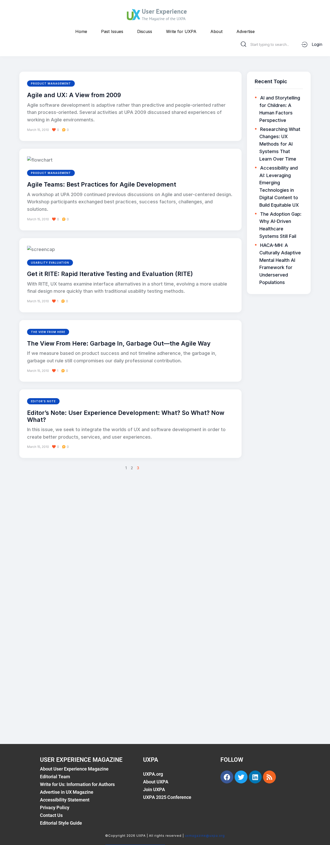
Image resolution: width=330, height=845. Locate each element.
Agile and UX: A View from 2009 (74, 95)
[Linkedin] (255, 777)
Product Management (51, 83)
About (216, 31)
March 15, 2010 (38, 130)
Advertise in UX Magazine (66, 792)
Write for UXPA (181, 31)
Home (81, 31)
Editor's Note (43, 401)
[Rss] (269, 777)
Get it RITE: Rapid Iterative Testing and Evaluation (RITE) (110, 274)
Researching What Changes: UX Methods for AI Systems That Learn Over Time (279, 144)
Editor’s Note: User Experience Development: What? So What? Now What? (125, 416)
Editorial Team (55, 776)
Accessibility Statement (64, 799)
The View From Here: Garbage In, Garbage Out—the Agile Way (119, 343)
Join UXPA (154, 789)
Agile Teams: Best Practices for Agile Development (101, 184)
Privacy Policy (54, 807)
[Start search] (243, 44)
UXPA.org (153, 774)
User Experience (164, 11)
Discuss (144, 31)
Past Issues (112, 31)
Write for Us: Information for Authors (77, 784)
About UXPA (155, 781)
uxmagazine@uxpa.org (205, 836)
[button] (57, 130)
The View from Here (48, 331)
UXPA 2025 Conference (167, 797)
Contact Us (51, 815)
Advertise (245, 31)
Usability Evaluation (50, 262)
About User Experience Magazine (74, 769)
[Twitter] (241, 777)
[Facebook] (226, 777)
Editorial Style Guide (61, 823)
